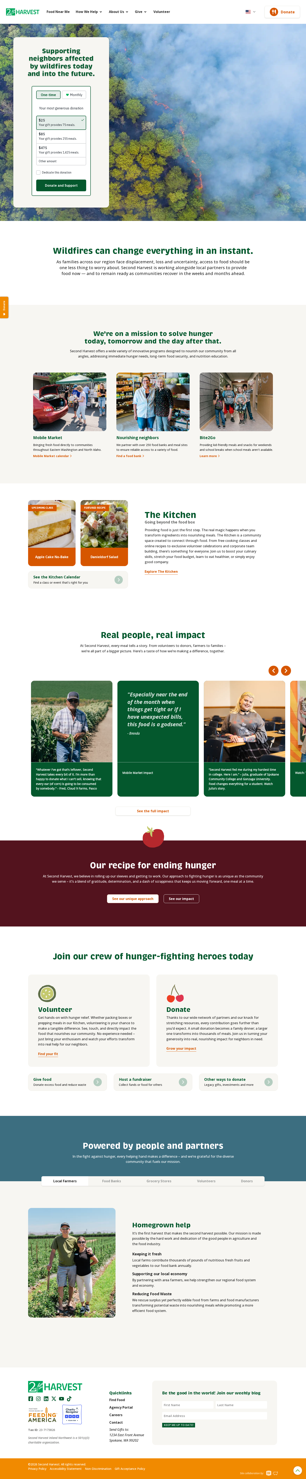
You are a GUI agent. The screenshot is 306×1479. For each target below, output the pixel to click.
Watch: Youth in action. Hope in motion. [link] (150, 773)
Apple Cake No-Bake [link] (51, 557)
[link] (22, 12)
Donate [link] (288, 12)
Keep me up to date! (178, 1425)
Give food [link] (42, 1079)
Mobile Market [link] (47, 437)
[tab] (64, 1181)
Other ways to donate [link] (225, 1079)
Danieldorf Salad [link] (104, 557)
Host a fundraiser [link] (135, 1079)
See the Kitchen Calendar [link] (56, 576)
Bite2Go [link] (207, 437)
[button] (22, 12)
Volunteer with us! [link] (221, 773)
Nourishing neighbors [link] (137, 437)
